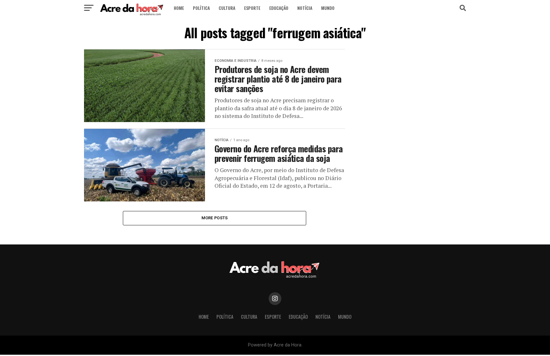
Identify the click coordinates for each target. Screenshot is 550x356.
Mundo (328, 7)
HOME (179, 7)
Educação (278, 7)
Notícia (304, 7)
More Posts (214, 217)
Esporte (252, 7)
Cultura (227, 7)
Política (201, 7)
